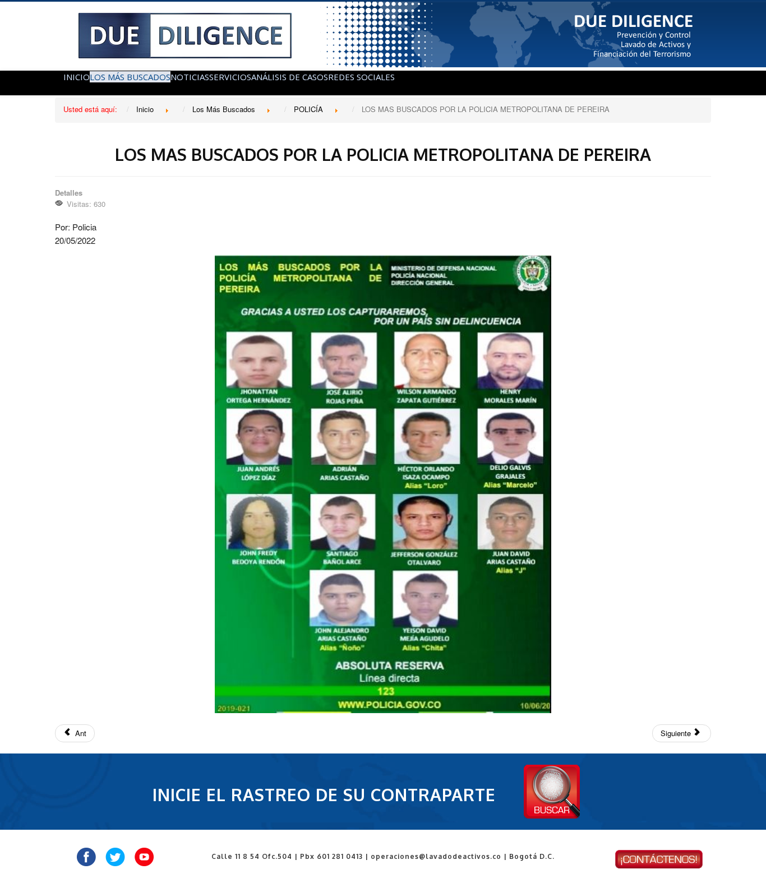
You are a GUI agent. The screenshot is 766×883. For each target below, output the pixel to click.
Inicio (76, 76)
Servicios (230, 76)
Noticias (189, 76)
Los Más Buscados (130, 76)
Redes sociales (361, 76)
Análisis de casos (289, 76)
